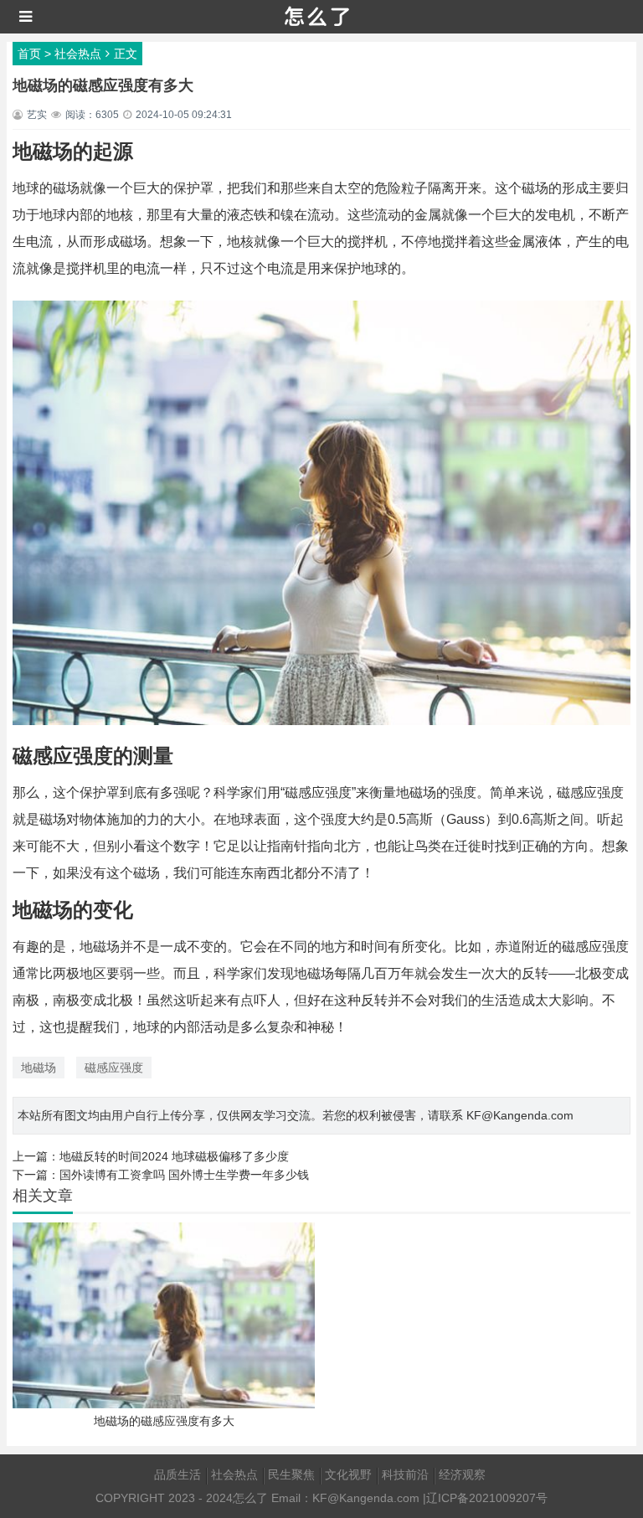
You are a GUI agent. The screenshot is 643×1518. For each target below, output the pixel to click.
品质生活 (177, 1474)
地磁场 (38, 1067)
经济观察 (462, 1474)
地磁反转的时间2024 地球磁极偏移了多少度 (174, 1156)
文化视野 (348, 1474)
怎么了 (250, 1498)
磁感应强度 (114, 1067)
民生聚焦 (291, 1474)
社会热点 (77, 53)
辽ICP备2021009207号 (487, 1498)
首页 (29, 53)
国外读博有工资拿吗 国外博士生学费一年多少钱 (184, 1174)
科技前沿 (405, 1474)
